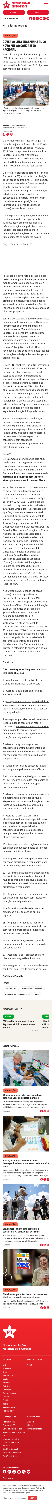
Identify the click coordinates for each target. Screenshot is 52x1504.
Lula (4, 1365)
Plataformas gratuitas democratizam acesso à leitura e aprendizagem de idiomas (25, 1295)
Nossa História (9, 1422)
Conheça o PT (9, 1417)
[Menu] (46, 5)
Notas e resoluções (14, 1345)
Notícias (7, 1360)
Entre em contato (34, 1429)
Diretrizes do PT (35, 1360)
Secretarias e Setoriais (12, 1453)
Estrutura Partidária (11, 1439)
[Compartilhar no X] (44, 1111)
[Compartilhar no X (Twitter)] (7, 134)
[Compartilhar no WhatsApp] (11, 134)
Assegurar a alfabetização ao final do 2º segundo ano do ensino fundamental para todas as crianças (26, 705)
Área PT (14, 12)
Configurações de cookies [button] (15, 1498)
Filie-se (38, 12)
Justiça (5, 1404)
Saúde (5, 1379)
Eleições (6, 1386)
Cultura (6, 1397)
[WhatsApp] (44, 18)
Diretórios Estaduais (11, 1456)
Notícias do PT (9, 1411)
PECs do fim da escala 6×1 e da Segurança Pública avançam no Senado (19, 1024)
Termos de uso (9, 1478)
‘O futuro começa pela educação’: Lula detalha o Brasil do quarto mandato (22, 1096)
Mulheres (6, 1383)
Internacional (8, 1375)
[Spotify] (47, 18)
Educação (10, 1090)
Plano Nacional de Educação (17, 995)
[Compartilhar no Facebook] (4, 134)
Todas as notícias (15, 25)
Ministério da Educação (32, 989)
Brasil (8, 1016)
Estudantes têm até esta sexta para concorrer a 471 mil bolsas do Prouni (21, 1230)
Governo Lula (10, 989)
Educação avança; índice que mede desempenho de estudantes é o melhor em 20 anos (26, 1163)
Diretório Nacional (10, 1449)
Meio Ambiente (9, 1407)
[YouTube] (40, 18)
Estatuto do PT (9, 1425)
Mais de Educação (11, 1046)
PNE (37, 995)
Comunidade (33, 1417)
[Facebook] (30, 18)
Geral (29, 1365)
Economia (7, 1368)
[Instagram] (34, 18)
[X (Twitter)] (37, 18)
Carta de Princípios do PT (13, 1429)
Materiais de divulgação (17, 1348)
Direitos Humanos (10, 1393)
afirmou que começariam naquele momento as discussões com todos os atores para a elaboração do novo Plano (25, 477)
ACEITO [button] (33, 1498)
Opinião (6, 1400)
